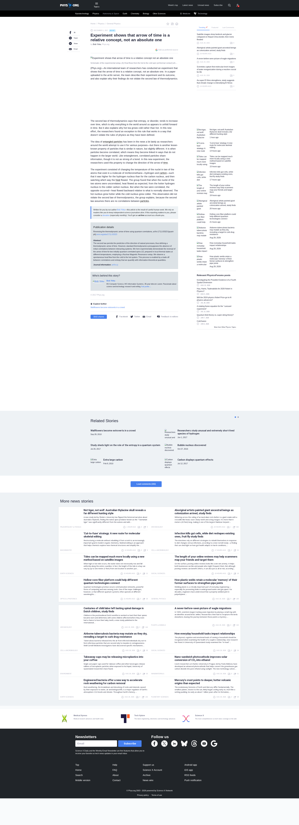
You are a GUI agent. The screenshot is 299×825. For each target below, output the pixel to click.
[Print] (176, 23)
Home (78, 770)
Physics (96, 14)
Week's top (173, 5)
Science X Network (165, 791)
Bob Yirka (97, 44)
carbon (163, 173)
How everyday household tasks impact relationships (205, 633)
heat (118, 180)
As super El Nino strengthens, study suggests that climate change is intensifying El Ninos (215, 81)
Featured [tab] (215, 27)
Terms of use (156, 795)
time (165, 162)
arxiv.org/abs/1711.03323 (106, 234)
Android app (190, 765)
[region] (216, 61)
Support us (148, 765)
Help (114, 765)
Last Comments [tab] (228, 27)
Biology (146, 14)
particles (144, 201)
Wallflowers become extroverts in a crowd (108, 307)
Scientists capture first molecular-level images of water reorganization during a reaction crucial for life (216, 69)
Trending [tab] (202, 27)
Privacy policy (143, 795)
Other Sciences (159, 14)
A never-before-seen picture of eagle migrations (216, 59)
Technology (202, 14)
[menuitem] (82, 13)
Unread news (203, 5)
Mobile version (82, 780)
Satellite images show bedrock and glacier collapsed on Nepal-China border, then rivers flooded (215, 37)
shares (98, 317)
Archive (146, 775)
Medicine (186, 14)
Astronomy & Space (111, 14)
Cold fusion (201, 321)
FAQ (114, 770)
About (115, 775)
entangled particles (112, 141)
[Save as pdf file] (172, 23)
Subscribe (218, 5)
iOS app (188, 770)
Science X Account (152, 770)
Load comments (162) (146, 484)
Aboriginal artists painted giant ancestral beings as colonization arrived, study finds (216, 49)
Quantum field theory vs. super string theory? (215, 315)
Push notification (192, 780)
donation (106, 215)
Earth (125, 14)
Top (77, 765)
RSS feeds (190, 775)
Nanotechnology (82, 14)
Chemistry (135, 14)
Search (79, 775)
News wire (148, 780)
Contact (116, 780)
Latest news (187, 5)
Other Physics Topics (228, 327)
